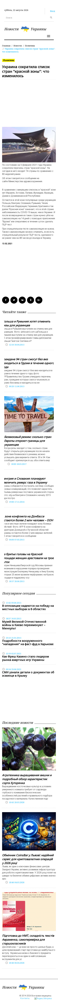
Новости (18, 45)
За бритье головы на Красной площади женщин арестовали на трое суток (28, 558)
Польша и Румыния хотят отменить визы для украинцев (26, 323)
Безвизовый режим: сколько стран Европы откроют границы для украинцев (27, 441)
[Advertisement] (29, 104)
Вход (52, 11)
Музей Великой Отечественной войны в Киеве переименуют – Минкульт (24, 625)
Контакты (24, 998)
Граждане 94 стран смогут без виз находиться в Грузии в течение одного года (28, 363)
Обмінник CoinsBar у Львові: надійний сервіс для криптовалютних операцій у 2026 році (27, 859)
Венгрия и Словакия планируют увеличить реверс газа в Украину (24, 480)
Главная (6, 45)
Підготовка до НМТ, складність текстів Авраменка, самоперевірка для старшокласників (28, 939)
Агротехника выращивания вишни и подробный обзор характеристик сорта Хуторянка (27, 779)
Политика (30, 45)
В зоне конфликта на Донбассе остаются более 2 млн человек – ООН (27, 518)
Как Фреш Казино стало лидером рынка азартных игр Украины (25, 658)
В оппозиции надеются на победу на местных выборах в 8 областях (28, 607)
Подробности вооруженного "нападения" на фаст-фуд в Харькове (27, 642)
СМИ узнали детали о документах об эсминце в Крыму (28, 673)
